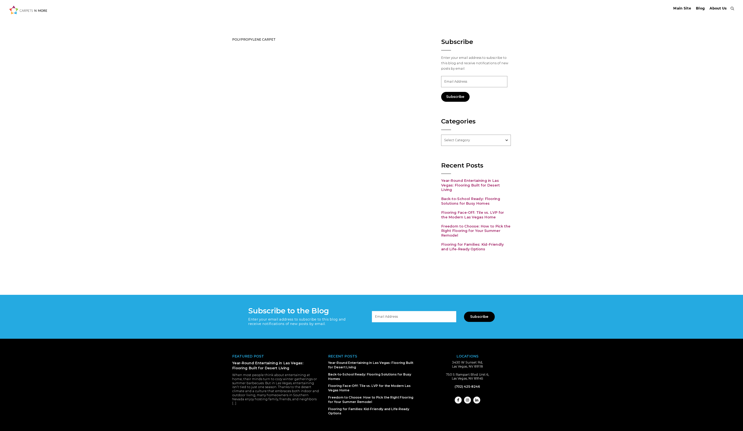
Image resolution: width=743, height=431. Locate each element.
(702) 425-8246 (467, 386)
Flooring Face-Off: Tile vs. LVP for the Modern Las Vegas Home (472, 214)
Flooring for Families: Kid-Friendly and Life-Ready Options (472, 246)
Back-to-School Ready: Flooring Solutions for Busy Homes (470, 201)
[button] (732, 8)
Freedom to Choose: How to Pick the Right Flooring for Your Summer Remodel (475, 231)
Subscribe (455, 97)
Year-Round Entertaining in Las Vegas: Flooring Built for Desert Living (470, 185)
